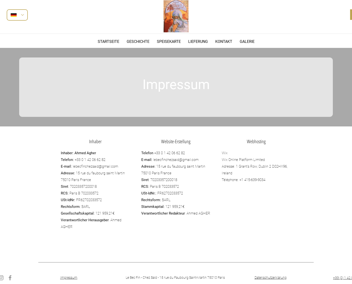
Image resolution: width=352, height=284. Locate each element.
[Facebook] (10, 277)
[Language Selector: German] (17, 15)
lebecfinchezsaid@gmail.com (95, 166)
